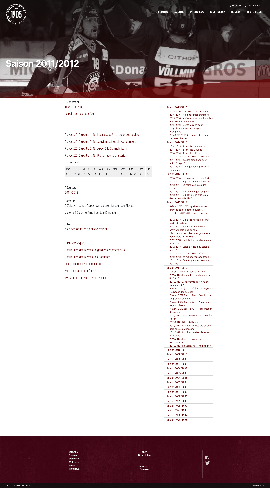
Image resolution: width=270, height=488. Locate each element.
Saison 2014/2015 (177, 142)
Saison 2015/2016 (177, 107)
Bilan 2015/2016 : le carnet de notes (188, 135)
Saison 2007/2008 (177, 364)
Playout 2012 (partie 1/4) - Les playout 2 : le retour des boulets (102, 134)
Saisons (179, 12)
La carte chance (178, 138)
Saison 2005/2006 (177, 373)
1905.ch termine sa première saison (86, 278)
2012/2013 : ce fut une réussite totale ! (190, 256)
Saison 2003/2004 (177, 382)
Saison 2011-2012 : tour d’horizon (187, 271)
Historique (254, 12)
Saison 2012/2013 (177, 202)
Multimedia (217, 12)
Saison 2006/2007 (177, 368)
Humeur (236, 12)
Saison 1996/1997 (177, 415)
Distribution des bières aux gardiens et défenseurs (95, 250)
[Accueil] (16, 14)
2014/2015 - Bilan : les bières (184, 153)
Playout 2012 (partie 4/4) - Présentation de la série (95, 155)
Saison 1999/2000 (177, 401)
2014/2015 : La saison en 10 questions (189, 156)
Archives (143, 466)
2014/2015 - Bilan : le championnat (187, 146)
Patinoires (144, 469)
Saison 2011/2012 (177, 267)
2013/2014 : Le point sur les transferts (189, 178)
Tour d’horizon (73, 107)
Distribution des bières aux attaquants (87, 257)
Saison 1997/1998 (177, 410)
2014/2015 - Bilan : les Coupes (185, 149)
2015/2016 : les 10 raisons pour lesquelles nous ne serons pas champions (186, 128)
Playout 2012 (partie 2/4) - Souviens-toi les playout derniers (100, 141)
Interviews (197, 12)
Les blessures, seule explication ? (84, 264)
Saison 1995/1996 (177, 419)
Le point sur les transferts (80, 113)
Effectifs (161, 12)
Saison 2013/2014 (177, 174)
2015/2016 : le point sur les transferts (189, 114)
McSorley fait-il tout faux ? (80, 271)
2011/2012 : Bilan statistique (184, 322)
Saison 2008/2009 (177, 359)
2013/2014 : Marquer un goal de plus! (189, 191)
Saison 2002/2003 (177, 387)
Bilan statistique (74, 243)
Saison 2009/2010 (177, 354)
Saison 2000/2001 (177, 396)
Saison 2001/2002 (177, 391)
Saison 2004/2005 (177, 377)
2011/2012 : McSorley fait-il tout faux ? (190, 345)
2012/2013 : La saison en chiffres (187, 253)
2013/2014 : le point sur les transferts (189, 181)
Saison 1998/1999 (177, 405)
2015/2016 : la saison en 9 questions (188, 111)
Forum (237, 5)
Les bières (254, 5)
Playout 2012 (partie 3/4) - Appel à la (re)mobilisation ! (97, 148)
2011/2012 (71, 192)
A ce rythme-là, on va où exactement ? (88, 229)
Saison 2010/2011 (177, 350)
